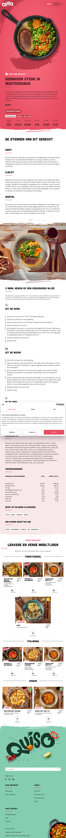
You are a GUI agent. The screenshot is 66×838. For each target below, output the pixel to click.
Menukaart (9, 791)
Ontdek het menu (13, 111)
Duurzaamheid (39, 798)
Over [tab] (54, 409)
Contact (8, 821)
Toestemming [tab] (11, 409)
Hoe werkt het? (39, 794)
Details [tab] (33, 409)
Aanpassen (32, 432)
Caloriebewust (10, 116)
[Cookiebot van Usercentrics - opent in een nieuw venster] (57, 404)
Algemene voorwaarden (13, 832)
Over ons (37, 791)
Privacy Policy (10, 829)
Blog (36, 801)
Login (57, 4)
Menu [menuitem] (49, 4)
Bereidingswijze (10, 814)
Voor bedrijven (10, 794)
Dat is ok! (54, 432)
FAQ (6, 818)
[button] (58, 769)
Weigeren (12, 432)
